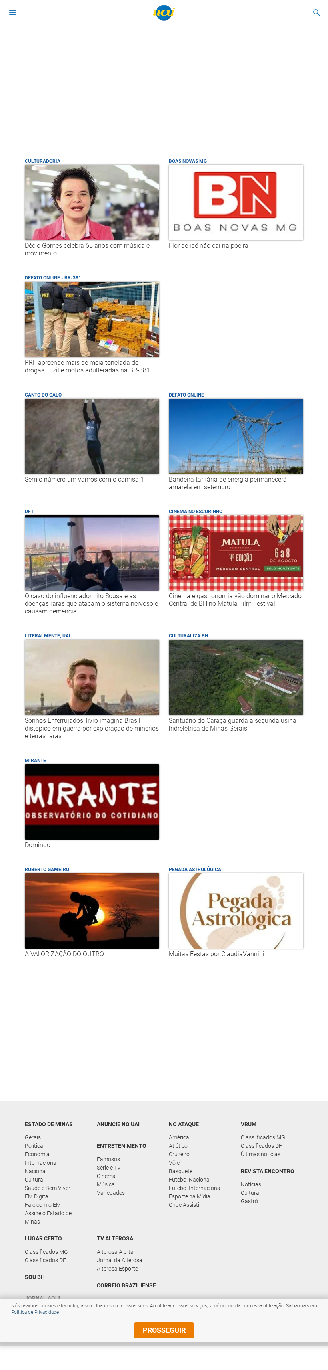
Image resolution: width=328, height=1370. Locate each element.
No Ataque (184, 1124)
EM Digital (37, 1196)
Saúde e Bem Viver (47, 1188)
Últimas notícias (260, 1154)
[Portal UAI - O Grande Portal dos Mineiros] (164, 13)
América (179, 1137)
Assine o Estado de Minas (48, 1217)
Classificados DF (261, 1146)
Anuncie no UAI (118, 1124)
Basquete (180, 1171)
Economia (37, 1154)
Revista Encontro (267, 1171)
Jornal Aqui (42, 1298)
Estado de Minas (49, 1124)
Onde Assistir (185, 1205)
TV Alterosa (115, 1238)
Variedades (111, 1193)
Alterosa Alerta (115, 1252)
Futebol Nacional (190, 1179)
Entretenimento (121, 1146)
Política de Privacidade (35, 1312)
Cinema (106, 1176)
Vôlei (175, 1163)
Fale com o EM (43, 1205)
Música (106, 1184)
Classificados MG (46, 1252)
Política (34, 1146)
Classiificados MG (263, 1137)
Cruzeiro (179, 1154)
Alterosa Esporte (117, 1268)
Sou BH (35, 1277)
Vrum (248, 1124)
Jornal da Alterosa (119, 1260)
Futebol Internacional (195, 1188)
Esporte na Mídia (189, 1196)
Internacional (41, 1163)
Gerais (33, 1137)
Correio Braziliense (126, 1285)
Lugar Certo (43, 1238)
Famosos (108, 1159)
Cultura (34, 1179)
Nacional (36, 1171)
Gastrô (249, 1201)
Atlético (178, 1146)
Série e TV (109, 1167)
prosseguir (164, 1330)
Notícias (251, 1184)
